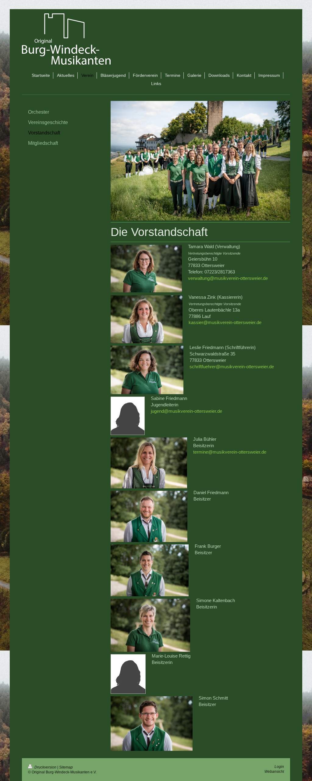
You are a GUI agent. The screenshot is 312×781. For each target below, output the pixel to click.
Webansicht (274, 771)
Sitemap (66, 767)
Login (279, 767)
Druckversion (45, 767)
